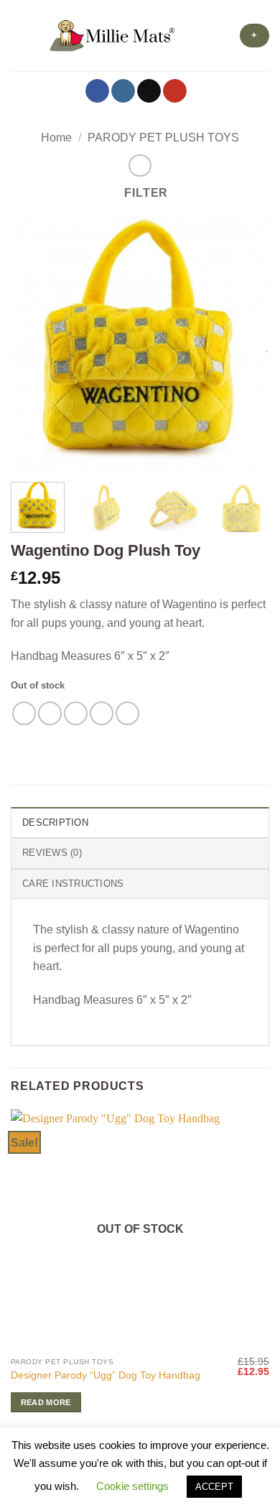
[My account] (198, 36)
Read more (46, 1402)
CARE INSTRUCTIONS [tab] (72, 883)
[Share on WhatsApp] (24, 713)
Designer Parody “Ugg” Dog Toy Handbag (105, 1375)
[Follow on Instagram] (123, 91)
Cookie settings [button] (132, 1486)
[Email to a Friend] (101, 713)
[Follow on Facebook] (97, 91)
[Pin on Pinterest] (127, 713)
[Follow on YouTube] (175, 91)
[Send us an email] (149, 91)
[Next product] (140, 165)
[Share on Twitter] (76, 713)
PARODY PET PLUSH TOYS (163, 137)
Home (56, 137)
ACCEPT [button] (214, 1486)
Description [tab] (55, 822)
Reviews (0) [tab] (52, 852)
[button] (19, 35)
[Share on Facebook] (50, 713)
